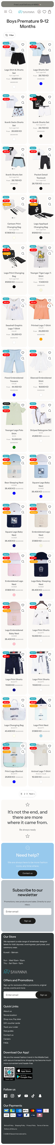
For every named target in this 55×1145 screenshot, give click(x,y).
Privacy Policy (31, 1125)
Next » (32, 794)
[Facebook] (5, 1096)
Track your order (11, 1027)
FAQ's (6, 1043)
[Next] (50, 4)
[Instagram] (12, 1096)
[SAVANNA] (26, 12)
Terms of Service (42, 1125)
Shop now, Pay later (12, 1019)
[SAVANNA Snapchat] (40, 1096)
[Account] (39, 11)
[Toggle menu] (5, 11)
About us (8, 1011)
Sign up (27, 921)
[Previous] (5, 4)
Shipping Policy (20, 1125)
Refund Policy (8, 1125)
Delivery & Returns (10, 1129)
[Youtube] (26, 1096)
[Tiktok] (33, 1096)
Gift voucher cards (12, 1023)
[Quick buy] (23, 50)
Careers (7, 1039)
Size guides (8, 1031)
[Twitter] (19, 1096)
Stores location (10, 1015)
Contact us (8, 1035)
